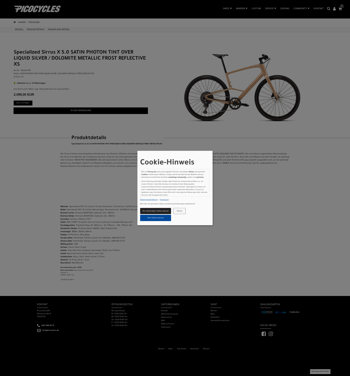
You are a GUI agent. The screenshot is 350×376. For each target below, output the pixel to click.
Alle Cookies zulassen (155, 218)
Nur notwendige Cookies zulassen (156, 211)
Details (179, 211)
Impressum (164, 200)
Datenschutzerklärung (149, 200)
